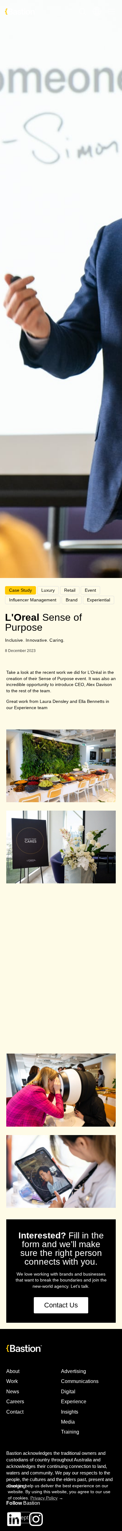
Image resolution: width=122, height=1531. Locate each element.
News (12, 1391)
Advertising (73, 1371)
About (12, 1371)
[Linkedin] (14, 1519)
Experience (73, 1401)
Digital (68, 1391)
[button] (61, 1020)
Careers (15, 1401)
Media (68, 1422)
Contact (14, 1412)
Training (70, 1432)
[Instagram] (36, 1519)
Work (12, 1381)
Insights (69, 1412)
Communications (80, 1381)
